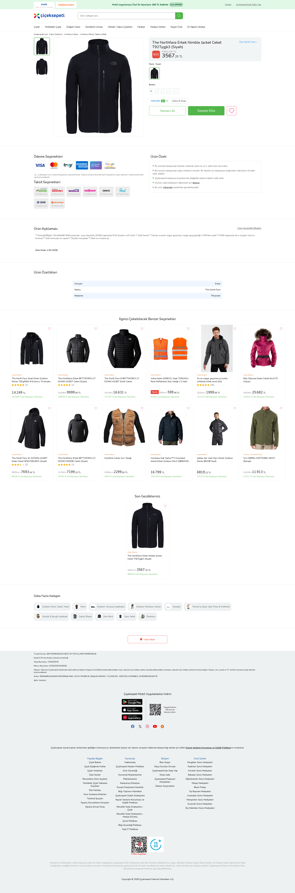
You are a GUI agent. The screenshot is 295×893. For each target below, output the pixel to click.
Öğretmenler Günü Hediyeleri (200, 778)
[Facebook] (133, 726)
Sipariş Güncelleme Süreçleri (95, 802)
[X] (140, 726)
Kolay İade (165, 774)
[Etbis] (139, 845)
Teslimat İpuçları (95, 798)
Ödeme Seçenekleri (165, 786)
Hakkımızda (130, 762)
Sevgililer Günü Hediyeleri (200, 762)
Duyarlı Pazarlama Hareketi (130, 787)
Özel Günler (95, 774)
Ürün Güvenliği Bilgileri (249, 228)
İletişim (165, 758)
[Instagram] (147, 726)
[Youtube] (155, 726)
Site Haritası (95, 790)
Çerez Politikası (130, 820)
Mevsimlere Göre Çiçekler (95, 778)
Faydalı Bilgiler (95, 758)
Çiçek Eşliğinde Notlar (95, 766)
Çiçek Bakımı (95, 762)
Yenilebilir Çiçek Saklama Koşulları (95, 784)
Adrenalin (155, 100)
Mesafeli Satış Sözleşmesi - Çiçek (130, 808)
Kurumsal (130, 758)
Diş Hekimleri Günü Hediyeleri (199, 808)
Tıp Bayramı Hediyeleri (200, 791)
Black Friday (200, 787)
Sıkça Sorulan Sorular (165, 766)
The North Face (247, 42)
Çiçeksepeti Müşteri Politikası (130, 766)
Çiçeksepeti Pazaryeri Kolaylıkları (165, 780)
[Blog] (162, 726)
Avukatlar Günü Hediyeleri (200, 795)
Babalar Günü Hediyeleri (200, 774)
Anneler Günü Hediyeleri (200, 770)
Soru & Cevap (180, 101)
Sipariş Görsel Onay (95, 806)
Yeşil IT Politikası (130, 829)
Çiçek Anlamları (95, 770)
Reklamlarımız (130, 778)
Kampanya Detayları (130, 783)
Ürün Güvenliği (130, 770)
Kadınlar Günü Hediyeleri (200, 766)
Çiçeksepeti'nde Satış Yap (248, 4)
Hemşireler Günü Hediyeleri (200, 799)
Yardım (228, 4)
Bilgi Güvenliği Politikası (130, 825)
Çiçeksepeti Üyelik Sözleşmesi (130, 795)
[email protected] (60, 658)
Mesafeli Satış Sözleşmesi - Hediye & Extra (130, 815)
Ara (179, 15)
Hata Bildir (149, 639)
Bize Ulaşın (165, 762)
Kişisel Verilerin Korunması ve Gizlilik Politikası (130, 801)
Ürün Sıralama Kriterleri (95, 794)
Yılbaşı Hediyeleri (200, 783)
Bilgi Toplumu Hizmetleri (130, 791)
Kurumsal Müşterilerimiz (130, 774)
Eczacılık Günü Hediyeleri (200, 803)
